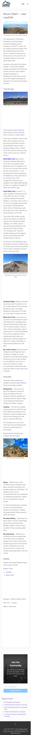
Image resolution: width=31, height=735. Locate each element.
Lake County (7, 565)
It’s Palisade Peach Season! (12, 702)
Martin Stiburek (23, 35)
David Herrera (23, 105)
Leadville (9, 572)
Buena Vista (10, 575)
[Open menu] (15, 724)
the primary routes (16, 130)
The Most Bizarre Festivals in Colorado (15, 705)
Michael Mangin (20, 458)
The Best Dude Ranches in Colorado (14, 712)
